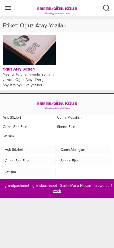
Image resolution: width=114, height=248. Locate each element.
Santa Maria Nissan (75, 185)
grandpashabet (17, 185)
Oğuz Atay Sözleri (19, 69)
